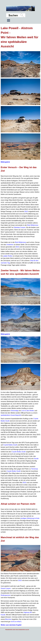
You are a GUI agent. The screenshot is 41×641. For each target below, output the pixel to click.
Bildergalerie (5, 162)
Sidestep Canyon (19, 227)
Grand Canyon (6, 588)
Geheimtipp (14, 410)
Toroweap (34, 469)
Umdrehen (10, 244)
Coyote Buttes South (10, 445)
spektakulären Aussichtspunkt (11, 415)
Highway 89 (28, 612)
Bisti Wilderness (32, 225)
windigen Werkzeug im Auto (29, 518)
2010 (26, 211)
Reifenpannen (5, 595)
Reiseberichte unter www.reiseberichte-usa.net (17, 629)
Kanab (36, 458)
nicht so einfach (16, 621)
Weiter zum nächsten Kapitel (11, 625)
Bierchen (8, 619)
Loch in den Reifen (28, 410)
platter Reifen (7, 256)
